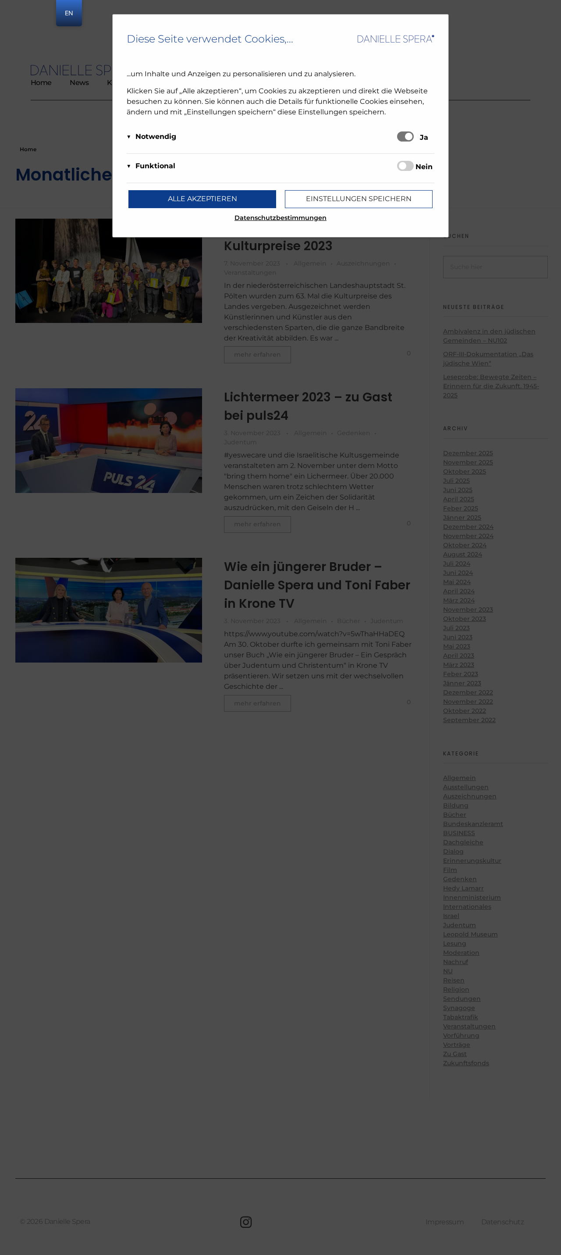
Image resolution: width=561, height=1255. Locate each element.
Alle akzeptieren (202, 199)
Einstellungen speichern (359, 199)
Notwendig (155, 136)
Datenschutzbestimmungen (280, 218)
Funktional (155, 166)
